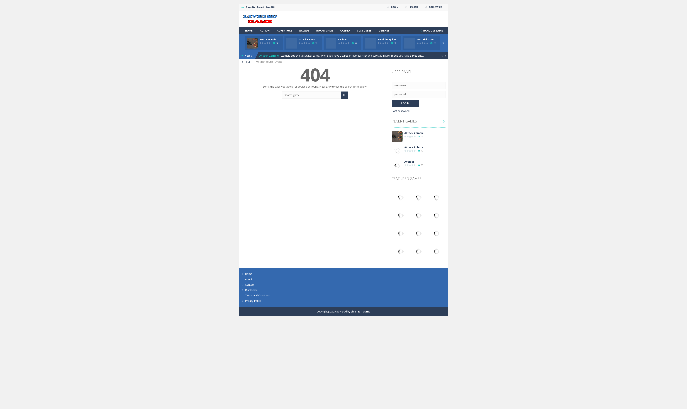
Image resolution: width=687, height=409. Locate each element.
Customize (364, 30)
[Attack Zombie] (397, 136)
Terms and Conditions (258, 295)
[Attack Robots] (397, 150)
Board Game (324, 30)
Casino (345, 30)
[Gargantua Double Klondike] (401, 197)
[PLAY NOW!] (252, 43)
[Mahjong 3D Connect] (436, 197)
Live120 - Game (360, 311)
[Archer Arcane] (419, 251)
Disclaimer (251, 290)
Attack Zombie (267, 39)
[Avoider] (397, 165)
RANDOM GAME (433, 30)
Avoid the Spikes (386, 39)
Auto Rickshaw (425, 39)
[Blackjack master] (401, 251)
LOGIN (394, 7)
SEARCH (414, 7)
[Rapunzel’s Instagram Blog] (419, 233)
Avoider (342, 39)
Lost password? (401, 111)
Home (249, 30)
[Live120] (260, 18)
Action (265, 30)
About (248, 279)
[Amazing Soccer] (401, 215)
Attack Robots (307, 39)
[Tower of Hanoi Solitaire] (419, 215)
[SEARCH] (344, 95)
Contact (249, 284)
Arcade (304, 30)
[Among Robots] (419, 197)
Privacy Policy (253, 300)
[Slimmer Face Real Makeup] (436, 233)
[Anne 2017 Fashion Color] (401, 233)
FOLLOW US (435, 7)
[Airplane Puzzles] (436, 251)
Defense (384, 30)
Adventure (284, 30)
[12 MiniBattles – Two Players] (436, 215)
